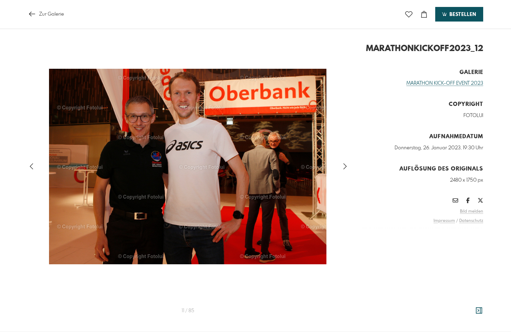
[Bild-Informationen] (479, 311)
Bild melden (471, 211)
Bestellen (462, 14)
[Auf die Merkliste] (409, 14)
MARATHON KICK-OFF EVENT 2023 (444, 83)
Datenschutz (471, 221)
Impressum (444, 221)
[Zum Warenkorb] (424, 14)
